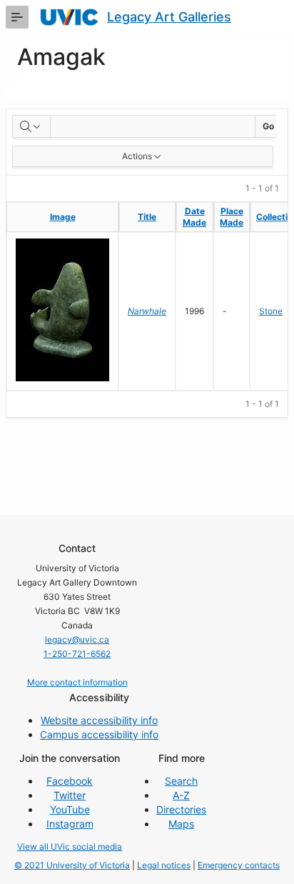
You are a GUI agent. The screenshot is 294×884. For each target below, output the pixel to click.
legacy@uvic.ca (77, 639)
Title (147, 216)
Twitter (70, 795)
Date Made (194, 217)
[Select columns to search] (31, 126)
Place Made (231, 217)
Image (63, 216)
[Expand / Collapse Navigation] (17, 17)
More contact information (77, 682)
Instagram (69, 824)
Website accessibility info (99, 720)
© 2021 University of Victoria (72, 865)
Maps (181, 824)
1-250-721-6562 (77, 653)
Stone (271, 311)
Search (181, 781)
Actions (137, 156)
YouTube (70, 809)
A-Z (181, 795)
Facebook (69, 781)
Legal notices (164, 865)
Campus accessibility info (99, 734)
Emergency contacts (239, 865)
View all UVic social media (69, 846)
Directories (181, 809)
